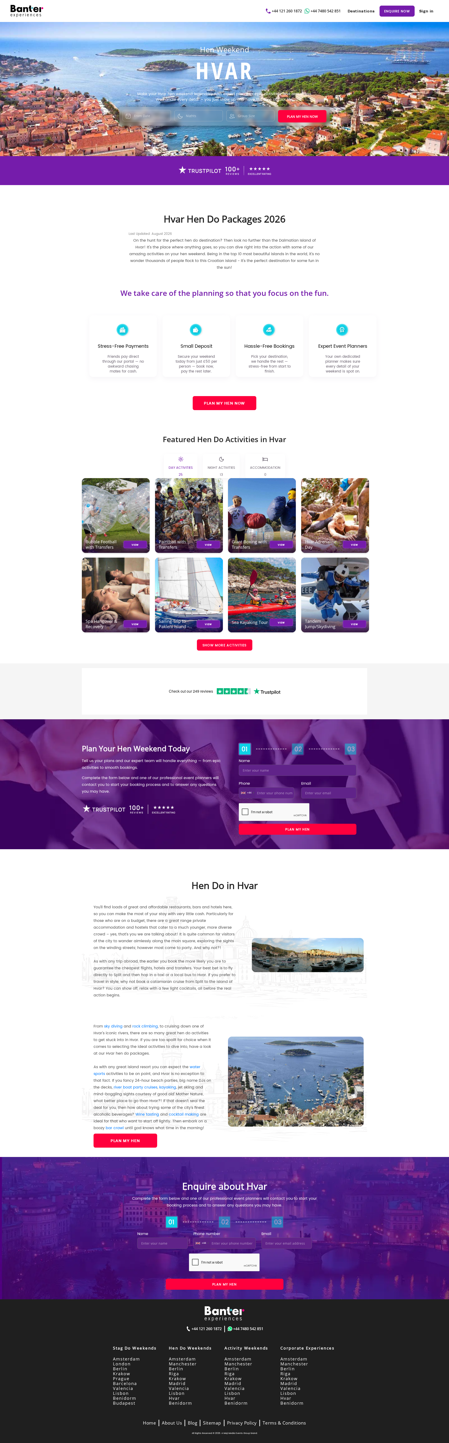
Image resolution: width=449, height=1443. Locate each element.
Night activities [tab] (221, 471)
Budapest (124, 1403)
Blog (192, 1423)
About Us (172, 1423)
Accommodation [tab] (265, 471)
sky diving (113, 1026)
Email (306, 783)
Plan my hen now (302, 116)
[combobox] (247, 793)
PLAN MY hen (125, 1140)
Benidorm (124, 1398)
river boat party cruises (135, 1087)
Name (244, 761)
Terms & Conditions (284, 1423)
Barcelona (125, 1383)
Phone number (206, 1233)
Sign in (426, 11)
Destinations (361, 11)
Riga (174, 1373)
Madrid (177, 1383)
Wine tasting (147, 1114)
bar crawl (115, 1128)
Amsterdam (126, 1359)
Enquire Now (397, 11)
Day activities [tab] (181, 471)
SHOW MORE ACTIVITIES (225, 645)
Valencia (123, 1388)
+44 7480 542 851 (326, 11)
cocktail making (184, 1114)
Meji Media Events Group (237, 1433)
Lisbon (121, 1393)
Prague (121, 1378)
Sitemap (212, 1423)
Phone (244, 783)
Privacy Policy (242, 1423)
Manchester (183, 1364)
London (122, 1364)
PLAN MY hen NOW (224, 403)
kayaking (167, 1087)
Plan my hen (297, 829)
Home (149, 1423)
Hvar (174, 1398)
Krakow (121, 1373)
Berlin (120, 1369)
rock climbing (145, 1026)
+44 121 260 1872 (287, 11)
